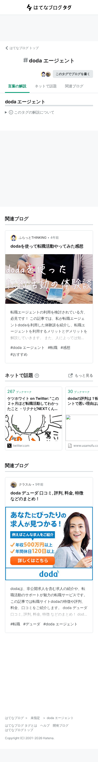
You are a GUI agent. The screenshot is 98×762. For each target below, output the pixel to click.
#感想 (65, 347)
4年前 (54, 237)
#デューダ (31, 624)
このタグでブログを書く (73, 74)
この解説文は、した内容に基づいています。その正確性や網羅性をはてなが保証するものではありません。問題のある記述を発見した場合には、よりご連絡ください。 (29, 113)
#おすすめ (18, 354)
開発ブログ (60, 725)
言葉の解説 (17, 86)
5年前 (39, 484)
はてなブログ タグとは (21, 725)
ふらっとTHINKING (33, 237)
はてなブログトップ (19, 730)
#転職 (52, 347)
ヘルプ (45, 725)
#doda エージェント (27, 347)
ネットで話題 (46, 86)
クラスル (25, 484)
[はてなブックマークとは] (37, 375)
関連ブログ (74, 86)
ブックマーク (19, 391)
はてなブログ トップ (24, 48)
